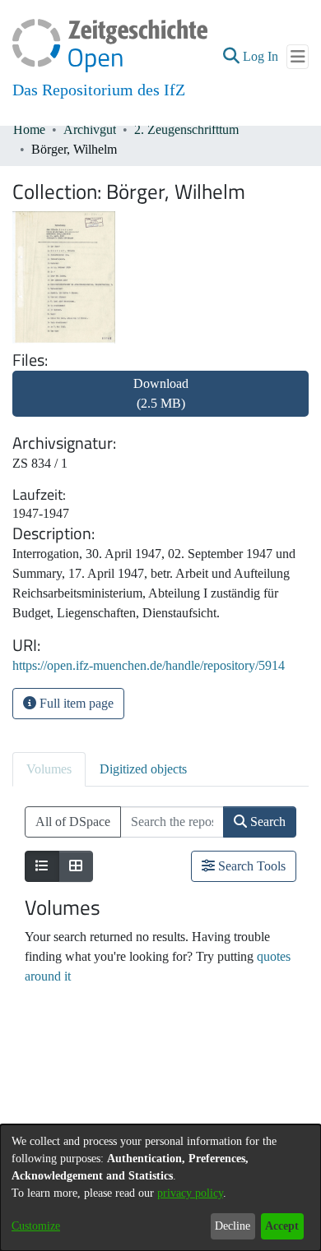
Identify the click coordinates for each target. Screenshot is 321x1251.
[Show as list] (42, 866)
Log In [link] (261, 56)
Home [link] (29, 129)
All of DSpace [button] (72, 822)
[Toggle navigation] (297, 56)
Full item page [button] (75, 703)
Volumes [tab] (49, 769)
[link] (160, 403)
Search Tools (250, 866)
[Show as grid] (75, 866)
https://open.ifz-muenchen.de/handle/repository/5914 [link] (148, 665)
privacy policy (190, 1193)
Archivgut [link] (89, 129)
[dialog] (160, 1187)
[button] (231, 57)
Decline (232, 1226)
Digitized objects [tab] (143, 769)
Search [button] (266, 822)
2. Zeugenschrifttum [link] (186, 129)
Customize (36, 1226)
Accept (282, 1226)
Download (160, 393)
